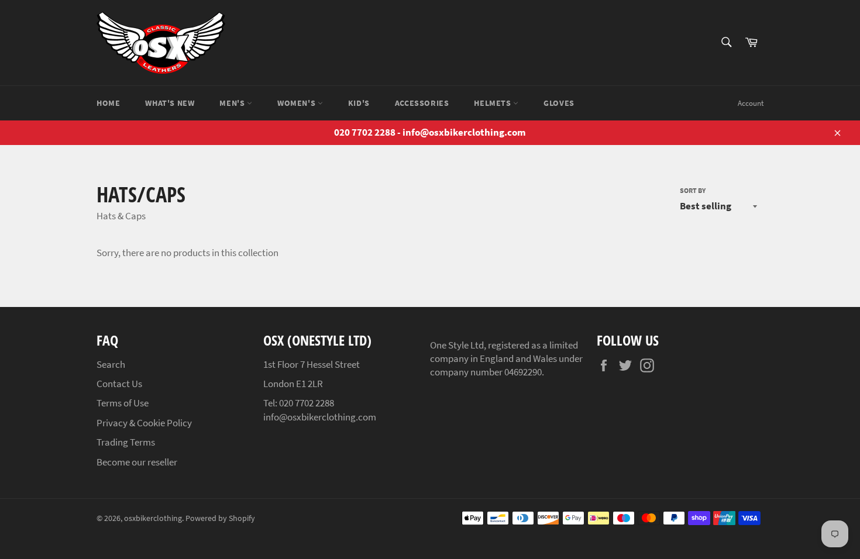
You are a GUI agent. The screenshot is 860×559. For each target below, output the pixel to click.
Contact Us (119, 383)
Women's (297, 103)
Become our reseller (137, 462)
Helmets (493, 103)
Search (111, 364)
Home (108, 103)
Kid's (359, 103)
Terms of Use (123, 402)
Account (750, 103)
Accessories (422, 103)
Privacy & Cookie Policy (144, 422)
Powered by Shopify (220, 518)
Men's (233, 103)
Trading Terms (126, 442)
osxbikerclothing (153, 518)
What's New (169, 103)
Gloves (559, 103)
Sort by (693, 190)
